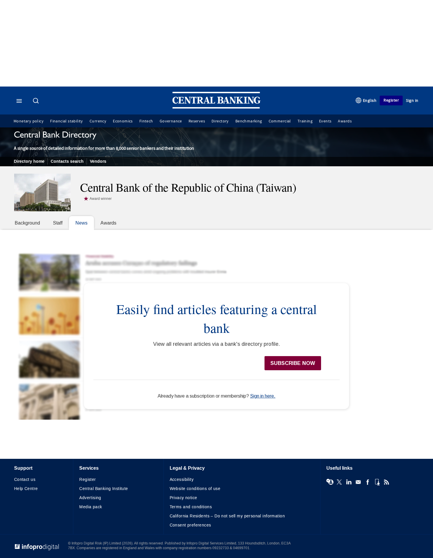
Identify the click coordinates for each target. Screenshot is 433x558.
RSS (386, 482)
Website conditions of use (195, 488)
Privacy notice (183, 498)
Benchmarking (248, 121)
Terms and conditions (191, 507)
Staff (57, 223)
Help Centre (26, 488)
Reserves (197, 121)
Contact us (24, 479)
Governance (171, 121)
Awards (344, 121)
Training (305, 121)
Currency (98, 121)
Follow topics (329, 482)
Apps (377, 482)
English (370, 100)
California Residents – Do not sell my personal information (227, 516)
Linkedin (348, 482)
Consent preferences (190, 525)
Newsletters (358, 482)
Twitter (339, 482)
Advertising (90, 498)
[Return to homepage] (216, 107)
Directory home (29, 161)
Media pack (90, 507)
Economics (123, 121)
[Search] (36, 101)
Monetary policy (29, 121)
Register (391, 100)
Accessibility (182, 479)
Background (27, 223)
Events (325, 121)
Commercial (280, 121)
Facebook (367, 482)
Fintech (146, 121)
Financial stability (66, 121)
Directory (220, 121)
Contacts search (67, 161)
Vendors (98, 161)
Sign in (412, 100)
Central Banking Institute (103, 488)
